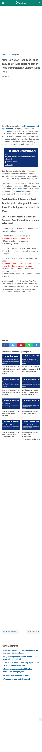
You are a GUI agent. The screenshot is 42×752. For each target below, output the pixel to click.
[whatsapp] (29, 345)
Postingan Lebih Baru (10, 631)
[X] (40, 719)
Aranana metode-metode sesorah (17, 679)
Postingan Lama (33, 631)
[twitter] (13, 345)
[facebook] (5, 345)
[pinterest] (21, 345)
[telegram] (36, 345)
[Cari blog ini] (39, 3)
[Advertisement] (21, 30)
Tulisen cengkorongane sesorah (16, 675)
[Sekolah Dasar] (21, 3)
